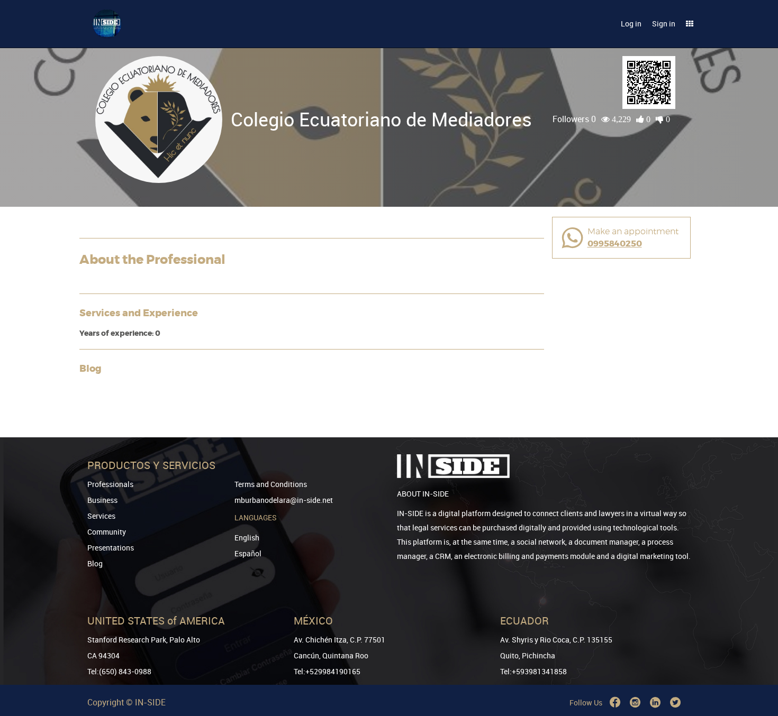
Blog (95, 563)
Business (102, 500)
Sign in (663, 24)
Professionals (110, 484)
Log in (631, 24)
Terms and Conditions (270, 484)
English (246, 538)
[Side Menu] (690, 24)
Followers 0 (574, 119)
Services (101, 516)
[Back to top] (755, 654)
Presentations (110, 548)
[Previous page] (755, 670)
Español (247, 553)
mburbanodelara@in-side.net (283, 500)
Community (106, 532)
